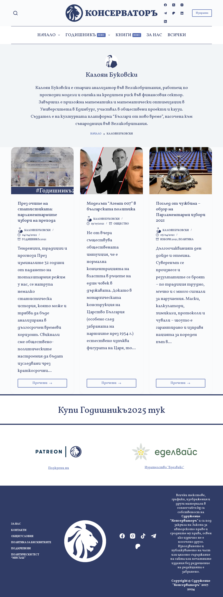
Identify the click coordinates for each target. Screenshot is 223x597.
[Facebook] (165, 4)
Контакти (18, 530)
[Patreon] (173, 13)
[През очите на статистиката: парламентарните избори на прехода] (42, 170)
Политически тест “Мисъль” (25, 556)
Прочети (49, 384)
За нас (154, 35)
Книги (127, 35)
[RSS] (165, 21)
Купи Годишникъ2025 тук (111, 411)
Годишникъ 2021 (34, 239)
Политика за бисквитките (31, 542)
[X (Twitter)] (173, 4)
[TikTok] (143, 536)
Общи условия (22, 536)
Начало (46, 35)
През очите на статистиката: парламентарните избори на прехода (37, 212)
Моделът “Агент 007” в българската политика (111, 206)
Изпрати (202, 13)
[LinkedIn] (182, 13)
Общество (121, 224)
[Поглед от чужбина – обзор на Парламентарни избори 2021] (180, 170)
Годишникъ (85, 35)
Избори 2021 (168, 239)
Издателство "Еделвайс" (164, 467)
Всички (176, 35)
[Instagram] (182, 4)
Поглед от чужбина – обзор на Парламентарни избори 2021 (180, 212)
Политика (186, 239)
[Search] (15, 13)
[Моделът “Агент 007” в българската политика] (111, 170)
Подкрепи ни (58, 468)
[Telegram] (165, 13)
